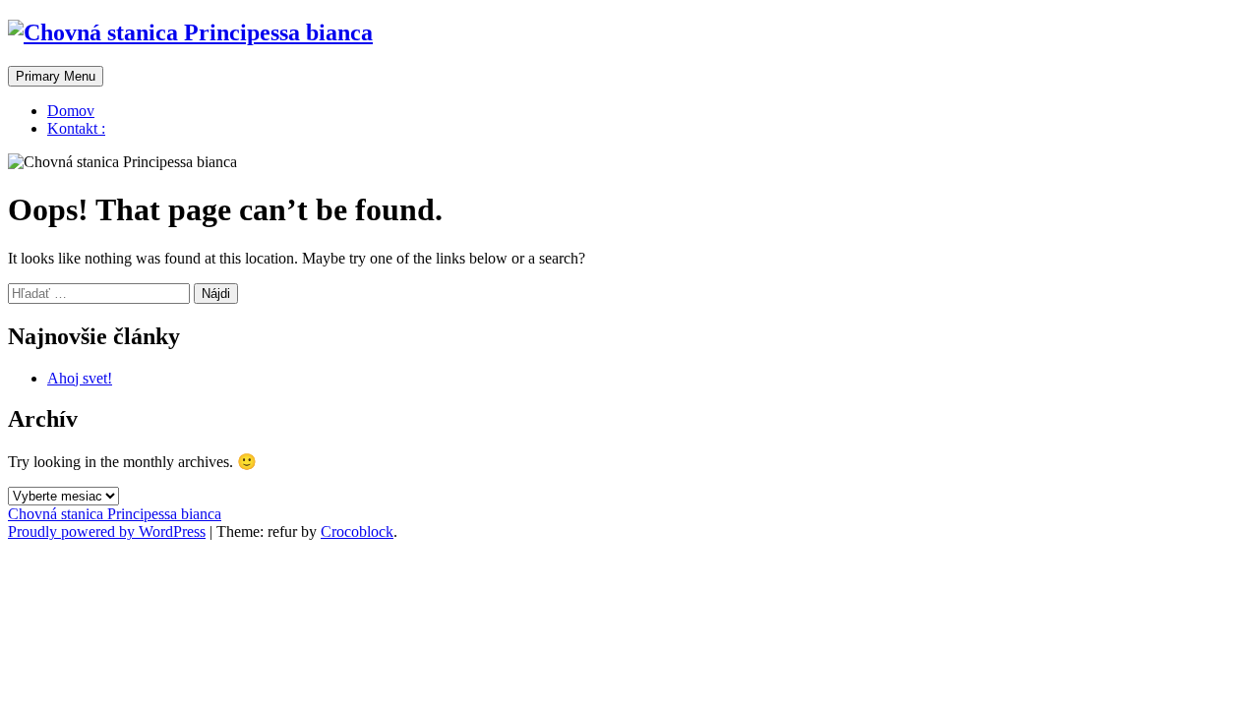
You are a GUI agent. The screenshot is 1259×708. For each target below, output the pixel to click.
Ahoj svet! (79, 378)
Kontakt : (76, 128)
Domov (70, 110)
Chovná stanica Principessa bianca (114, 513)
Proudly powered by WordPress (107, 531)
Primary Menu (55, 76)
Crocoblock (357, 531)
